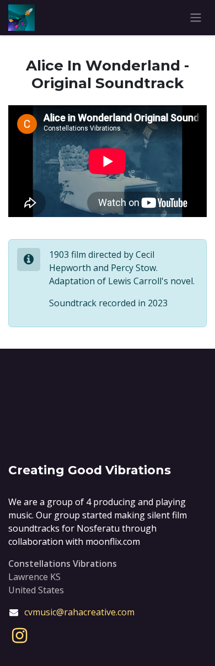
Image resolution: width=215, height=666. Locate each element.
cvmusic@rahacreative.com (79, 612)
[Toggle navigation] (196, 18)
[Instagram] (19, 636)
